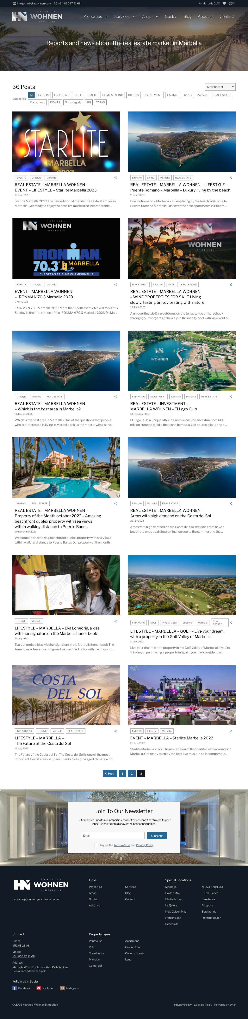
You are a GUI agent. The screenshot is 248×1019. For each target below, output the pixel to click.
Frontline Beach (211, 917)
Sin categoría (73, 102)
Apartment (132, 940)
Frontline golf (173, 917)
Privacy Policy (144, 845)
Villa (91, 947)
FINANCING (61, 95)
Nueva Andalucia (212, 886)
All (31, 95)
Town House (96, 953)
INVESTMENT (153, 95)
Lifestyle (172, 95)
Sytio (232, 1004)
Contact (227, 16)
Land (128, 959)
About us (206, 16)
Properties (92, 16)
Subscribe (157, 835)
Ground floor (133, 947)
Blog (187, 16)
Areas (147, 16)
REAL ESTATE (222, 95)
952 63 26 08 (21, 945)
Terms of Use (122, 845)
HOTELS (133, 95)
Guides (171, 16)
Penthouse (95, 940)
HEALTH (92, 95)
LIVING (187, 95)
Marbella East (173, 899)
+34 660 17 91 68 (23, 956)
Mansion (94, 959)
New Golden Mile (175, 911)
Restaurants (37, 102)
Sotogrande (209, 911)
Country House (134, 953)
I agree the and (126, 845)
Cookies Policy (203, 1004)
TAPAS (100, 102)
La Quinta (171, 905)
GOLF (78, 95)
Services (122, 16)
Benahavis (208, 899)
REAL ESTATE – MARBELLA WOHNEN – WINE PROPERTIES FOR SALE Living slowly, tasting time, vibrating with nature (167, 297)
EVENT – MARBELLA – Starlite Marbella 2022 (171, 738)
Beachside (171, 923)
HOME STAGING (112, 95)
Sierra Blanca (210, 893)
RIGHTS (55, 102)
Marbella (202, 95)
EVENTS (43, 95)
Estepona (208, 905)
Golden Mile (172, 893)
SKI (88, 102)
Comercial (95, 965)
